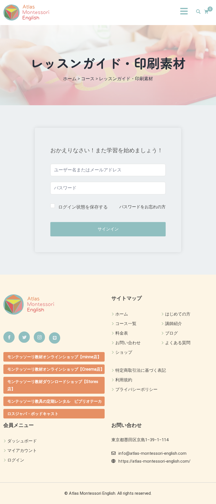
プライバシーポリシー (136, 389)
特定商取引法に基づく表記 (140, 370)
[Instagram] (39, 337)
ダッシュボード (22, 440)
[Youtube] (54, 338)
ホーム (121, 314)
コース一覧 (125, 323)
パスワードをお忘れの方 (142, 206)
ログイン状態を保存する (83, 207)
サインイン (108, 229)
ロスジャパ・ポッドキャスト (32, 413)
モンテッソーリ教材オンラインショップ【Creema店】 (55, 369)
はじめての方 (177, 314)
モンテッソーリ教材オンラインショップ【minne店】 (54, 357)
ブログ (171, 333)
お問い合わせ (128, 342)
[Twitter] (24, 337)
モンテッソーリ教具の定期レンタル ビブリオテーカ (54, 401)
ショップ (123, 352)
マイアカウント (22, 450)
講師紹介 (173, 323)
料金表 (121, 333)
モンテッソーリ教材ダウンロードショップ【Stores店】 (52, 385)
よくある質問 (177, 342)
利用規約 (123, 379)
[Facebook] (9, 337)
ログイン (15, 460)
